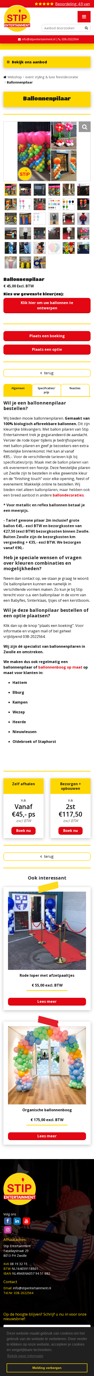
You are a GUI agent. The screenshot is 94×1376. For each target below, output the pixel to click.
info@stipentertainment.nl (32, 1288)
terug (49, 372)
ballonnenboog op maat (60, 667)
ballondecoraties (68, 495)
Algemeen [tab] (18, 388)
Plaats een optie (47, 349)
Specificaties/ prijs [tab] (46, 390)
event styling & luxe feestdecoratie (51, 77)
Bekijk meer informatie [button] (25, 1356)
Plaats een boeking (47, 335)
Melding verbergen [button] (47, 1368)
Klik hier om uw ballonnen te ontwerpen (47, 305)
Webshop (15, 77)
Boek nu (23, 830)
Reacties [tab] (75, 388)
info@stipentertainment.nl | (40, 39)
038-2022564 (70, 39)
